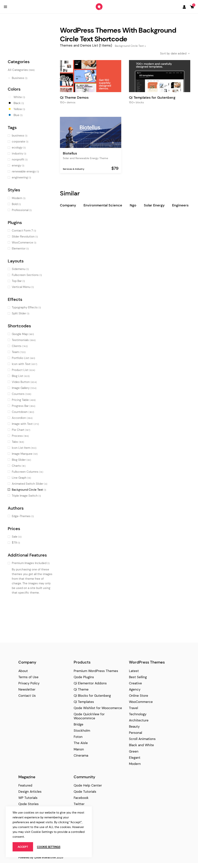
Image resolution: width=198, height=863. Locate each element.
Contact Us (27, 695)
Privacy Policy (28, 683)
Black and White (141, 745)
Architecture (138, 720)
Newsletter (26, 689)
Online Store (138, 695)
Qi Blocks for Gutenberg (92, 695)
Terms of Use (28, 677)
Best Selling (138, 677)
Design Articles (30, 791)
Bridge (78, 724)
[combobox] (172, 53)
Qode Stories (28, 804)
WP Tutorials (28, 798)
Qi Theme (81, 689)
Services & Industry (73, 169)
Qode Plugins (84, 677)
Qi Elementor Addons (90, 683)
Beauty (134, 726)
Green (133, 751)
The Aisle (81, 743)
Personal (135, 733)
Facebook (81, 798)
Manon (79, 749)
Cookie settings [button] (48, 847)
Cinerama (81, 755)
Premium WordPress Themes (96, 671)
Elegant (134, 757)
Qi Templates (84, 702)
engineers (180, 205)
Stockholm (82, 730)
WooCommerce (141, 702)
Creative (135, 683)
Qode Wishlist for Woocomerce (98, 708)
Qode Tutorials (85, 791)
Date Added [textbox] (179, 53)
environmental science (103, 205)
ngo (133, 205)
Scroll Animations (142, 739)
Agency (134, 689)
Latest (134, 671)
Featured (25, 785)
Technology (137, 714)
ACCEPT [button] (23, 847)
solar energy (154, 205)
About (23, 671)
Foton (78, 737)
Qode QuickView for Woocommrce (89, 716)
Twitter (79, 804)
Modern (135, 764)
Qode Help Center (88, 785)
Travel (133, 708)
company (68, 205)
